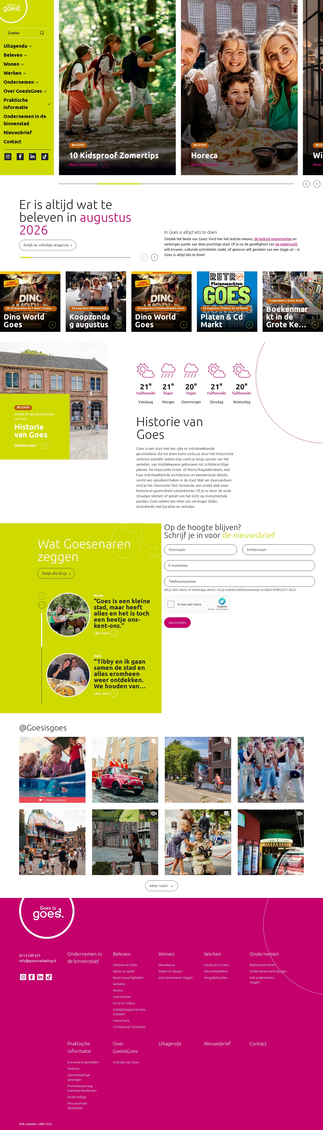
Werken (12, 73)
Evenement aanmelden (83, 1062)
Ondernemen (19, 82)
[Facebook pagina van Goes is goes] (20, 156)
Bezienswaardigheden (128, 977)
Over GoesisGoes (23, 91)
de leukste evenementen (273, 239)
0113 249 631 (30, 955)
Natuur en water (124, 971)
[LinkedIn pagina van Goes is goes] (32, 156)
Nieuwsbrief (18, 132)
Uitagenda (15, 46)
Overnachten (122, 997)
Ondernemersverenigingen (267, 971)
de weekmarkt (286, 244)
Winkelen (119, 984)
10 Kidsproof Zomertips (129, 1027)
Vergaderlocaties (216, 977)
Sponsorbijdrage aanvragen (78, 1077)
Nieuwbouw (167, 965)
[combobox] (27, 33)
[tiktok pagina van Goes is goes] (44, 156)
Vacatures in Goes (216, 965)
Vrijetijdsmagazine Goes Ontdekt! (129, 1012)
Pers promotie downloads (77, 1106)
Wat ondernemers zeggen (262, 980)
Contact (12, 141)
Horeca (118, 990)
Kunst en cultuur (124, 1003)
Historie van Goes (125, 965)
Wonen (11, 64)
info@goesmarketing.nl (37, 961)
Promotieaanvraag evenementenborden (82, 1088)
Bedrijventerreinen (262, 965)
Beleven (13, 55)
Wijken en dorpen (171, 971)
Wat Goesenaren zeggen (176, 977)
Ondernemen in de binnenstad (25, 119)
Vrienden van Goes (126, 1062)
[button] (30, 45)
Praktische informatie (16, 103)
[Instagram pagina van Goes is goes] (8, 156)
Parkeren (73, 1068)
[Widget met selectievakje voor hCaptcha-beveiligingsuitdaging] (197, 604)
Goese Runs (121, 1020)
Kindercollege (76, 1097)
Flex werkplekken (216, 971)
